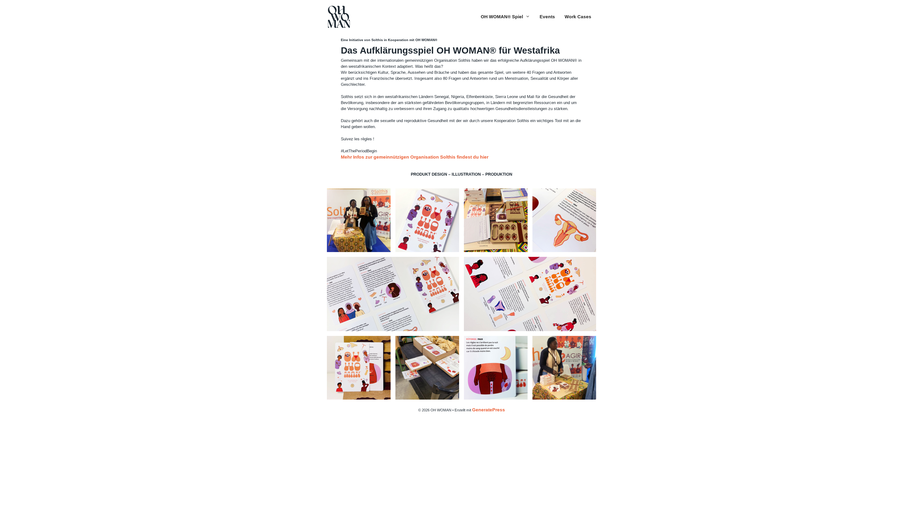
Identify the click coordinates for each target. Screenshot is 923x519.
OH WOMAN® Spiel (502, 16)
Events (547, 16)
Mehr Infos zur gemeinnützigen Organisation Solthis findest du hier (414, 157)
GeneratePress (488, 409)
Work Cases (578, 16)
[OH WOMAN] (339, 16)
